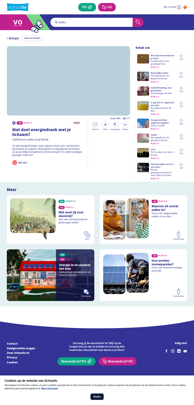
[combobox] (91, 22)
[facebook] (166, 351)
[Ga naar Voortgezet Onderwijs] (21, 22)
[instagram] (173, 351)
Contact (12, 344)
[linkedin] (179, 351)
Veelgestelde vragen (21, 348)
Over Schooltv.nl (18, 353)
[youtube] (185, 351)
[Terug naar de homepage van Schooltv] (18, 7)
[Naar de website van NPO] (185, 7)
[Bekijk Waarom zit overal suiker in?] (143, 219)
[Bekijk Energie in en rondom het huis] (50, 275)
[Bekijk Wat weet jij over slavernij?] (50, 219)
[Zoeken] (138, 22)
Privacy (12, 357)
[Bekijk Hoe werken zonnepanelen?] (143, 275)
